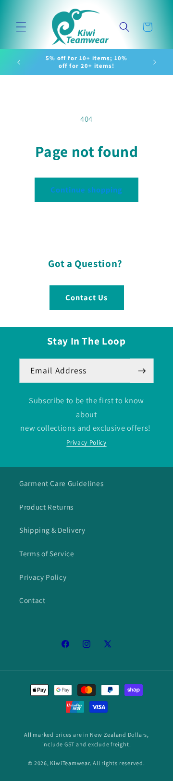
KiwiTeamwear (69, 763)
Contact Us (86, 297)
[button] (21, 26)
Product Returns (46, 507)
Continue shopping (86, 189)
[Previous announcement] (18, 62)
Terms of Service (46, 553)
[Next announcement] (154, 62)
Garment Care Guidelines (61, 483)
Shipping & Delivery (52, 530)
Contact (32, 600)
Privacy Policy (86, 442)
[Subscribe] (141, 371)
